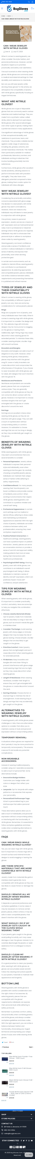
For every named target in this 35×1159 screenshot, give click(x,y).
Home (3, 16)
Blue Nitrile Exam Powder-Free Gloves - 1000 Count (20, 1057)
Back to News (18, 1111)
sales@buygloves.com (12, 1133)
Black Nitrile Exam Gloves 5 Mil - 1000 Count (21, 1081)
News (9, 16)
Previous (5, 1047)
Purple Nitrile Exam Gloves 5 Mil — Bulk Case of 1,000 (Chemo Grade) (21, 1093)
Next (31, 1047)
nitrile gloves (22, 988)
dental (12, 264)
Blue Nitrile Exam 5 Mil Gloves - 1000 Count (20, 1069)
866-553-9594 (7, 2)
